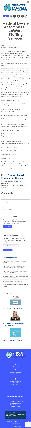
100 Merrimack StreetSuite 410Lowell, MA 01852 (15, 382)
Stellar (19, 426)
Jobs (3, 45)
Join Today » (7, 226)
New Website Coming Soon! (13, 308)
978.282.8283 (15, 366)
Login (6, 16)
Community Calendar (15, 403)
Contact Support (7, 209)
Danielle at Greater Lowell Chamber (21, 44)
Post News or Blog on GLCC (15, 401)
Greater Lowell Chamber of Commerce (14, 176)
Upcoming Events (10, 257)
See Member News (15, 405)
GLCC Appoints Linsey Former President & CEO (13, 324)
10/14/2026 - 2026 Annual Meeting (12, 281)
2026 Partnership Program (12, 340)
